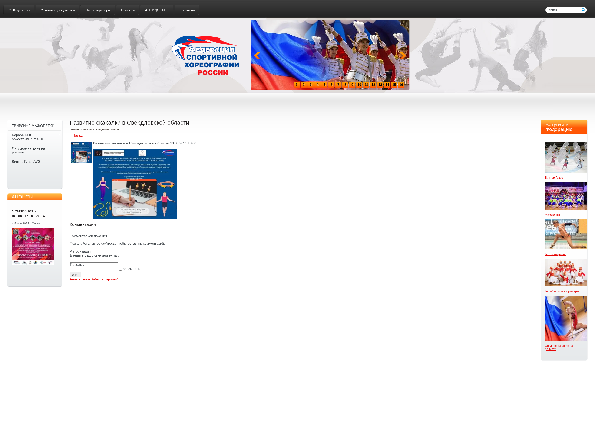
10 (359, 85)
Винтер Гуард (554, 177)
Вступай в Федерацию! (559, 127)
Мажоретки (552, 214)
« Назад (76, 135)
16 (401, 85)
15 (394, 85)
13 (380, 85)
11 (366, 85)
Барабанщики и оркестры (562, 291)
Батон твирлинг (555, 254)
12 (373, 85)
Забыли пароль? (104, 279)
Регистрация (80, 279)
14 (387, 85)
